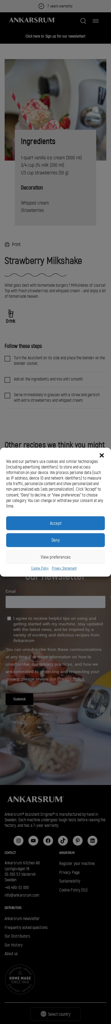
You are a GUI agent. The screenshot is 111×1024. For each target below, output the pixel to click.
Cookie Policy (40, 568)
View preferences (56, 557)
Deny (55, 540)
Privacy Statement (64, 568)
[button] (102, 455)
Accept (55, 523)
